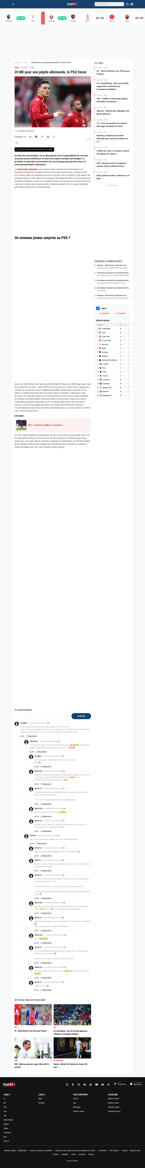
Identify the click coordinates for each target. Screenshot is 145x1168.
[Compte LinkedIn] (84, 1084)
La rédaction (102, 1151)
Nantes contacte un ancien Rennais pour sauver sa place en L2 (112, 138)
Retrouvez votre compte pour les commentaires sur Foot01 (75, 1151)
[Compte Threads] (108, 1084)
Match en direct (135, 1151)
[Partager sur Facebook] (36, 137)
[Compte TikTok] (90, 1084)
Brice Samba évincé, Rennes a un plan (113, 177)
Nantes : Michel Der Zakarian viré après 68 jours (113, 112)
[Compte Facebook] (73, 1084)
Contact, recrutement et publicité (41, 1151)
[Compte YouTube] (96, 1084)
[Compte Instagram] (78, 1084)
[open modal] (131, 4)
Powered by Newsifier (72, 1161)
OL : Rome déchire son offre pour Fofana (113, 72)
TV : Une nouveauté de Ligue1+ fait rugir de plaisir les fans (112, 124)
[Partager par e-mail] (17, 143)
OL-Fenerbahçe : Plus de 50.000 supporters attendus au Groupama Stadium (113, 86)
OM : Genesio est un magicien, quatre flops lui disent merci (112, 164)
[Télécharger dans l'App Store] (136, 1084)
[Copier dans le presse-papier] (54, 137)
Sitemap (91, 1154)
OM (16, 1060)
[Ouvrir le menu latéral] (13, 4)
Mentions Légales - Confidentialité (15, 1151)
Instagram (64, 1154)
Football (124, 1151)
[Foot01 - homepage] (72, 4)
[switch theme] (127, 4)
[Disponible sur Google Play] (120, 1084)
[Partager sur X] (42, 137)
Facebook (82, 1154)
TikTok (73, 1154)
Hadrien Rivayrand (26, 131)
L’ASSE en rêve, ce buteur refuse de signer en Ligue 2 (113, 152)
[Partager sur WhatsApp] (30, 137)
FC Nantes (58, 1060)
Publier (81, 716)
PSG (17, 67)
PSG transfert (114, 1151)
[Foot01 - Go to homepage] (10, 1085)
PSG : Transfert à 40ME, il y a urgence (45, 425)
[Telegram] (48, 137)
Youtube (55, 1154)
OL (16, 1027)
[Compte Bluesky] (102, 1084)
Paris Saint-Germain (27, 169)
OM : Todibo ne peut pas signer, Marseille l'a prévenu (112, 100)
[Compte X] (67, 1084)
